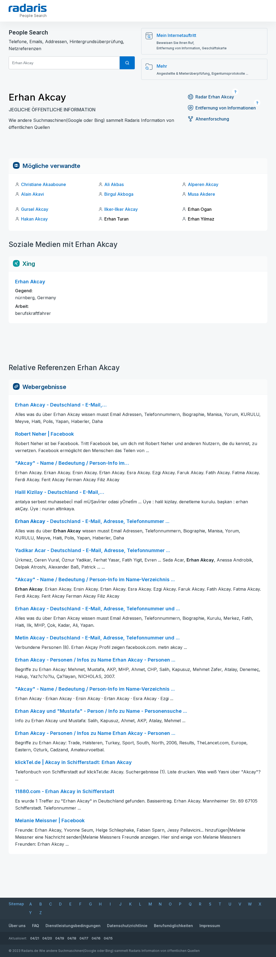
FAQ (35, 925)
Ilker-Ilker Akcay (121, 209)
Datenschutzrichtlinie (127, 925)
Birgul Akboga (118, 194)
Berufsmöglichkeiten (173, 925)
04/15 (108, 938)
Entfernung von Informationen (225, 108)
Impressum (209, 925)
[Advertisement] (138, 146)
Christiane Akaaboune (43, 184)
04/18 (71, 938)
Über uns (17, 925)
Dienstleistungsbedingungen (73, 925)
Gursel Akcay (34, 209)
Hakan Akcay (34, 219)
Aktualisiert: (18, 938)
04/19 (59, 938)
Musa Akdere (201, 194)
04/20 (47, 938)
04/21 (34, 938)
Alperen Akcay (203, 184)
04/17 (84, 938)
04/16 (96, 938)
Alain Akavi (32, 194)
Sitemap (16, 903)
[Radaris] (28, 8)
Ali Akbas (114, 184)
